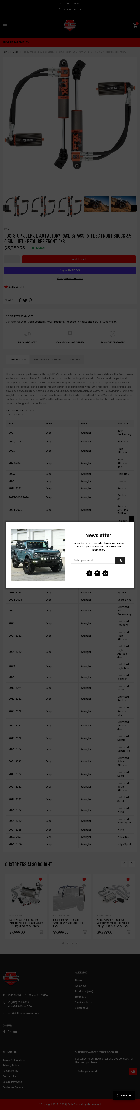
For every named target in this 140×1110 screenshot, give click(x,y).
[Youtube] (97, 573)
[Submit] (120, 560)
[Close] (131, 519)
